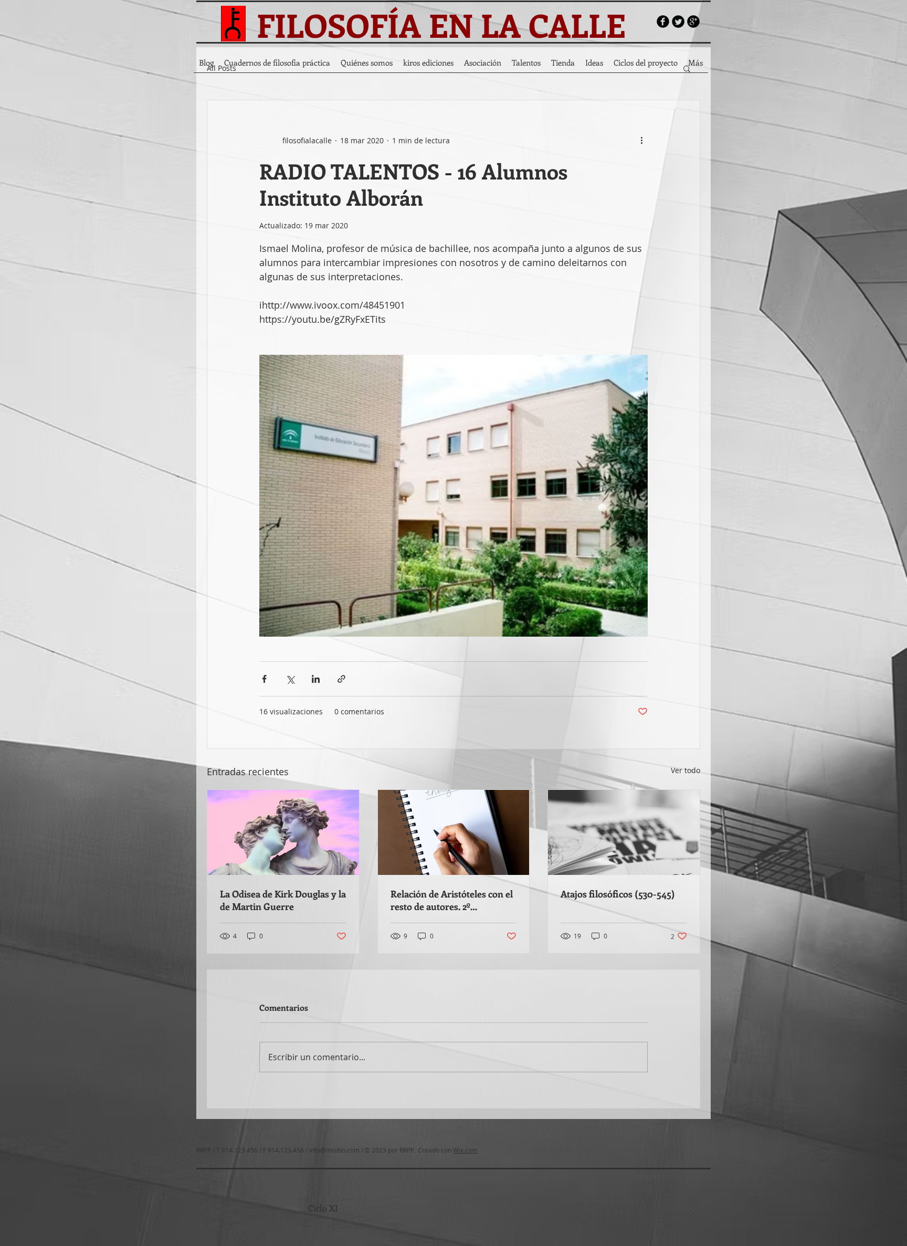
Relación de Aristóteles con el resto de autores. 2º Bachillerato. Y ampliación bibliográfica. (452, 900)
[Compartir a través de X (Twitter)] (290, 679)
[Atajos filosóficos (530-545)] (624, 832)
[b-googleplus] (693, 21)
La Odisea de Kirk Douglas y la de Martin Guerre (283, 900)
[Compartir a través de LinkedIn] (316, 679)
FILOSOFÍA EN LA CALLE (441, 24)
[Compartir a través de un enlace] (341, 679)
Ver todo (685, 770)
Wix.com (465, 1150)
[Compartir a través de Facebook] (264, 679)
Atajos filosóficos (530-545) (618, 894)
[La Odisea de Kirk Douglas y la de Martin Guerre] (283, 832)
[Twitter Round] (678, 21)
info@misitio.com (334, 1150)
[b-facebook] (663, 21)
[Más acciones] (641, 140)
